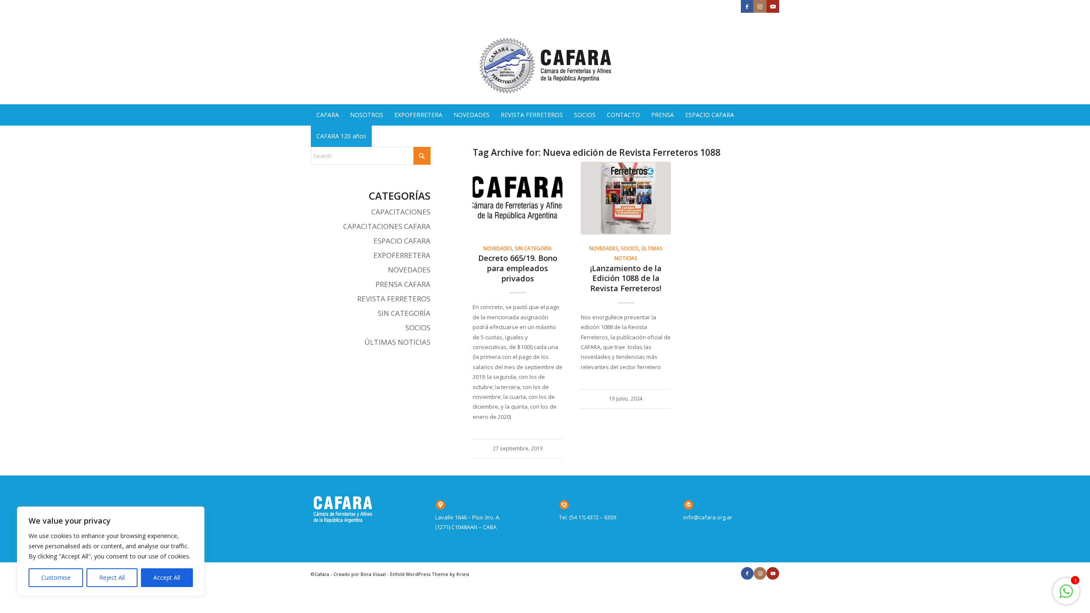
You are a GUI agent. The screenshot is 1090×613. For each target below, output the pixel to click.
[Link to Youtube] (772, 6)
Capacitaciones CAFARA (386, 226)
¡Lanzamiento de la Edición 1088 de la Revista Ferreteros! (626, 278)
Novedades (497, 248)
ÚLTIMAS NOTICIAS (397, 342)
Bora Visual (373, 574)
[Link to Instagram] (760, 6)
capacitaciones (400, 212)
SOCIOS (630, 248)
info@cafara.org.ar (707, 517)
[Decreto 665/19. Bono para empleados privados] (517, 198)
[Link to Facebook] (747, 6)
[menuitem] (327, 115)
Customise (56, 577)
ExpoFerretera (401, 255)
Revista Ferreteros (393, 299)
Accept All (166, 577)
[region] (110, 551)
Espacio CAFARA (401, 241)
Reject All (112, 577)
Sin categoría (533, 248)
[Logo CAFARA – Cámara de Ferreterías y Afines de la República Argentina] (545, 58)
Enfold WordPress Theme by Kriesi (429, 574)
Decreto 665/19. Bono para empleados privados (517, 268)
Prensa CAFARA (403, 284)
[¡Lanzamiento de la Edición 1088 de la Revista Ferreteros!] (626, 198)
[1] (1066, 596)
